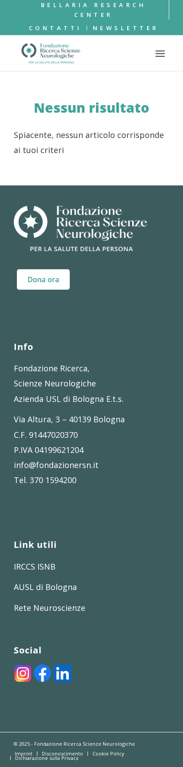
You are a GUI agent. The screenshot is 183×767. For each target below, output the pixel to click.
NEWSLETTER (126, 28)
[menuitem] (93, 10)
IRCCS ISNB (35, 566)
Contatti (55, 28)
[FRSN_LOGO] (76, 53)
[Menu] (160, 53)
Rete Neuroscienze (49, 607)
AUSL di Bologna (45, 587)
